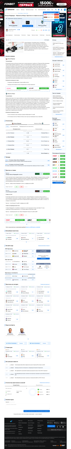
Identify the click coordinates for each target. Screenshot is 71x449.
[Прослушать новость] (45, 40)
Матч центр (30, 420)
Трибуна (20, 433)
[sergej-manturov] (49, 30)
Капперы (29, 432)
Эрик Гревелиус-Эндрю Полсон (43, 237)
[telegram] (57, 427)
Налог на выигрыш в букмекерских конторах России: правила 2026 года (58, 97)
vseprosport (10, 10)
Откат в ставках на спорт (58, 100)
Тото (36, 9)
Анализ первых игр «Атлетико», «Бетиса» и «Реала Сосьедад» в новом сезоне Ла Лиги (58, 48)
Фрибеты (39, 430)
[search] (55, 10)
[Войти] (61, 9)
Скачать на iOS (29, 227)
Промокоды (39, 432)
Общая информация (9, 35)
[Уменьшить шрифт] (10, 40)
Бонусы (48, 9)
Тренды (28, 35)
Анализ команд (17, 35)
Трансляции (30, 425)
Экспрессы (20, 427)
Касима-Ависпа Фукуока (27, 237)
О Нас (38, 422)
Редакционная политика (40, 426)
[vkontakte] (60, 427)
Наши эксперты (49, 35)
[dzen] (63, 427)
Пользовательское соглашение (10, 433)
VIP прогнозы (40, 420)
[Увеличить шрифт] (9, 40)
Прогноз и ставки (35, 35)
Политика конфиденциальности (10, 431)
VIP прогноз (43, 256)
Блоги (19, 431)
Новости (17, 9)
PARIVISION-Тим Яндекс (12, 237)
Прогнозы (22, 9)
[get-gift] (58, 10)
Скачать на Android (36, 227)
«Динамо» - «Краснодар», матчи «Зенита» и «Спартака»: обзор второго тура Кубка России (58, 53)
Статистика (23, 35)
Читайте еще (42, 35)
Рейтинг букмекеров (42, 9)
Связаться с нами (51, 426)
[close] (58, 12)
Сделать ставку (46, 173)
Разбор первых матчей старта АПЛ (58, 43)
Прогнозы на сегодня (29, 9)
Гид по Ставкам (31, 422)
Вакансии (39, 428)
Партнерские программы (30, 428)
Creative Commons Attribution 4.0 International (27, 437)
